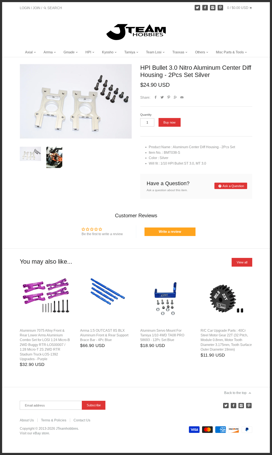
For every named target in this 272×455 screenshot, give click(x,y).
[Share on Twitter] (162, 97)
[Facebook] (205, 7)
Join (36, 8)
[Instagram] (212, 7)
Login (25, 8)
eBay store (41, 433)
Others (200, 52)
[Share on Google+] (175, 97)
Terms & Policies (53, 420)
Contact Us (82, 420)
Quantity (146, 114)
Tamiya (130, 52)
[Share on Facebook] (155, 97)
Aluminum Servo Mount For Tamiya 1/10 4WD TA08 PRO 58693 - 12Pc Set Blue (162, 335)
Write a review (170, 231)
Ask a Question (233, 186)
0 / (237, 8)
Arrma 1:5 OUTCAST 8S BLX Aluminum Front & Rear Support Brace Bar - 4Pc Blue (104, 335)
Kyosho (108, 52)
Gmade (69, 52)
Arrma (49, 52)
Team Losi (154, 52)
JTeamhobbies (67, 428)
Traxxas (178, 52)
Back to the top (235, 393)
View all (242, 262)
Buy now (169, 122)
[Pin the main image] (169, 97)
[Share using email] (182, 97)
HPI (88, 52)
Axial (29, 52)
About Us (27, 420)
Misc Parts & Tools (230, 52)
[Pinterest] (220, 7)
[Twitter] (197, 7)
